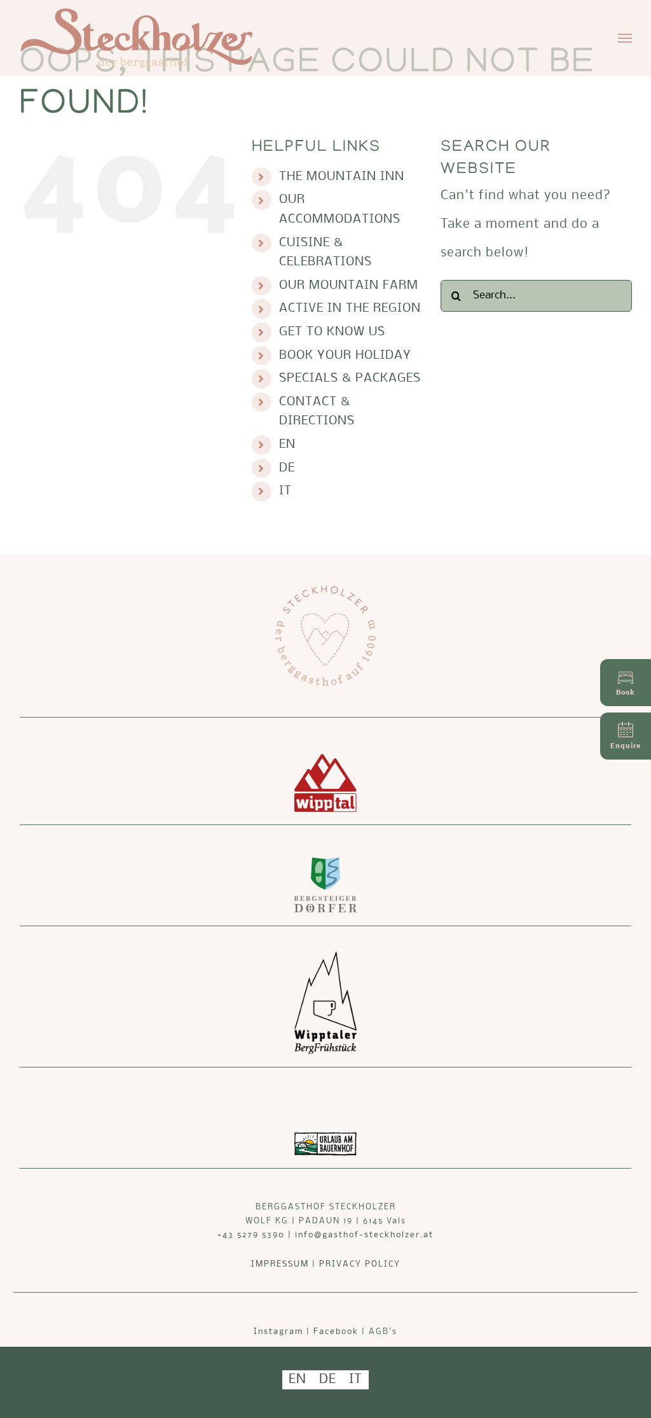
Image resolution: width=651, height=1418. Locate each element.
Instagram (278, 1332)
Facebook (336, 1332)
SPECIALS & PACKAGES (350, 378)
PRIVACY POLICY (360, 1264)
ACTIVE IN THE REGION (350, 308)
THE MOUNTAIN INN (341, 176)
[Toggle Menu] (625, 38)
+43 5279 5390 (251, 1235)
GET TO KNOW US (332, 332)
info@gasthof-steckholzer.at (364, 1235)
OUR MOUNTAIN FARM (348, 285)
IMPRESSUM (280, 1264)
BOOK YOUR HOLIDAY (345, 355)
